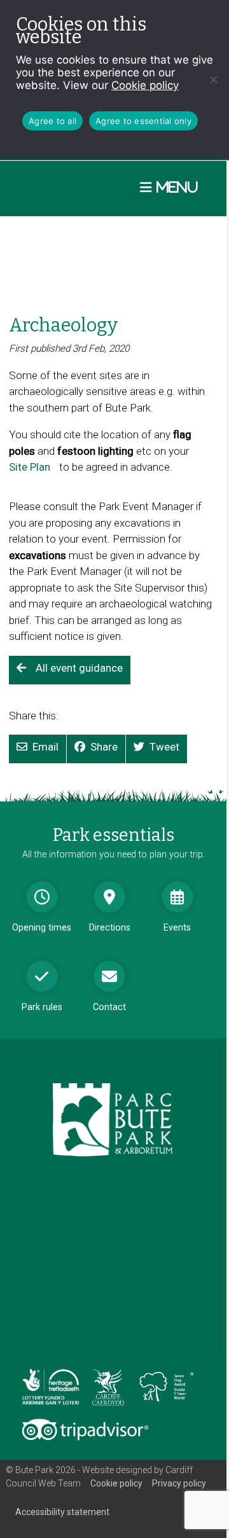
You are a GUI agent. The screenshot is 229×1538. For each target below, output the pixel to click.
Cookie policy (145, 85)
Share (104, 746)
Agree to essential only (143, 121)
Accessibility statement (62, 1512)
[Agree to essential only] (213, 79)
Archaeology (63, 325)
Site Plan (33, 474)
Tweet (164, 746)
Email (45, 746)
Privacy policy (179, 1483)
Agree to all (52, 121)
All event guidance (79, 668)
